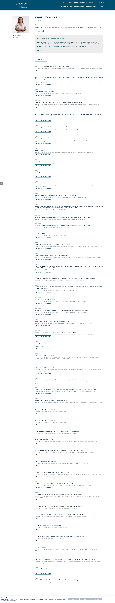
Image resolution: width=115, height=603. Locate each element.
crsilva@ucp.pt (18, 35)
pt (99, 2)
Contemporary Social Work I (53, 42)
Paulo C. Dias (49, 68)
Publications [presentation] (40, 60)
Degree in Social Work (41, 38)
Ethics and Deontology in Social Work (83, 42)
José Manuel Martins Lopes (52, 381)
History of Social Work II (53, 43)
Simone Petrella (65, 257)
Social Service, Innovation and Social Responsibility (58, 46)
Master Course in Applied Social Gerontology (55, 38)
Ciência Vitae (17, 37)
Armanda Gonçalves (45, 246)
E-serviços (91, 2)
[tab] (41, 60)
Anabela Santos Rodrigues (58, 81)
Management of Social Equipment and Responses (54, 45)
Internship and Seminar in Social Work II (83, 43)
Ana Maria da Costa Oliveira (58, 174)
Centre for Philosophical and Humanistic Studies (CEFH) (75, 2)
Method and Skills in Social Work (90, 45)
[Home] (25, 9)
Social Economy (72, 46)
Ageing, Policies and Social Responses (67, 42)
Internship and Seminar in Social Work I (66, 43)
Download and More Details (44, 70)
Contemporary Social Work (42, 42)
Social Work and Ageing (81, 46)
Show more (40, 31)
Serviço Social (39, 50)
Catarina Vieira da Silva (40, 68)
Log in (102, 2)
